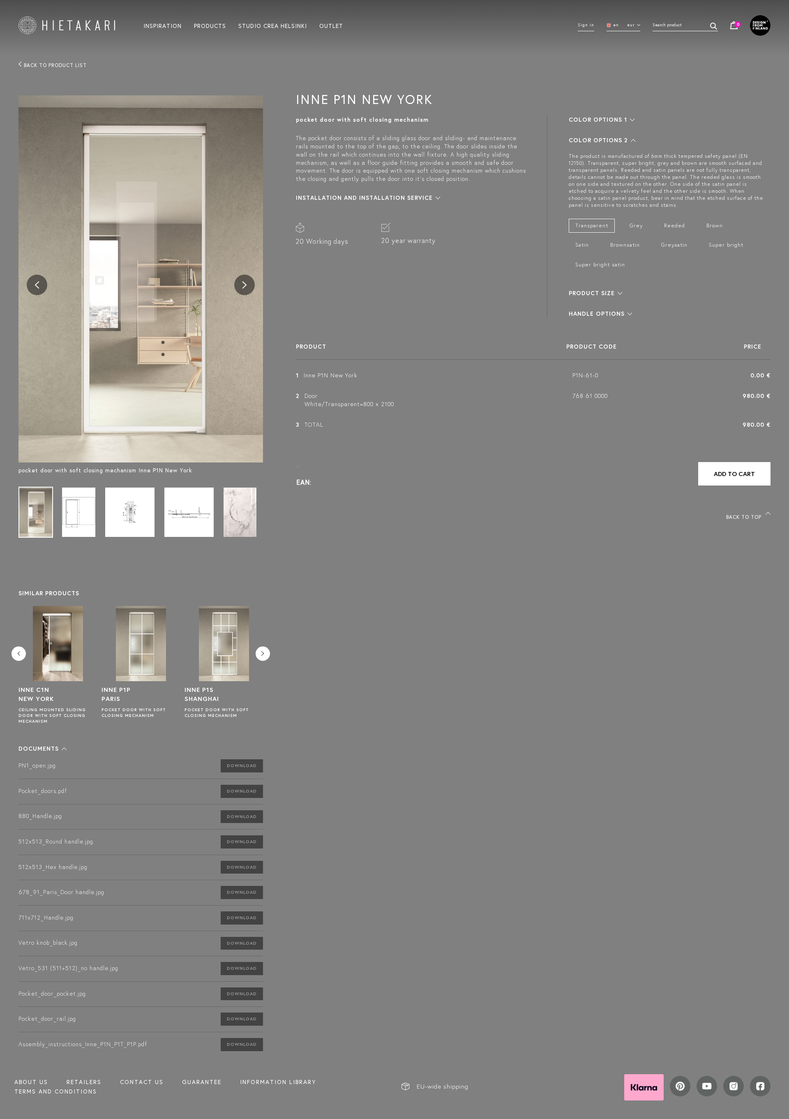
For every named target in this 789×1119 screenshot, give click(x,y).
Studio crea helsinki (272, 25)
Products (210, 25)
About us (31, 1082)
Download (242, 765)
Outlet (331, 25)
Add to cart (734, 474)
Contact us (142, 1082)
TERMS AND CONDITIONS (55, 1091)
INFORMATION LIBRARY (278, 1082)
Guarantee (201, 1082)
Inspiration (162, 25)
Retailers (84, 1082)
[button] (42, 748)
